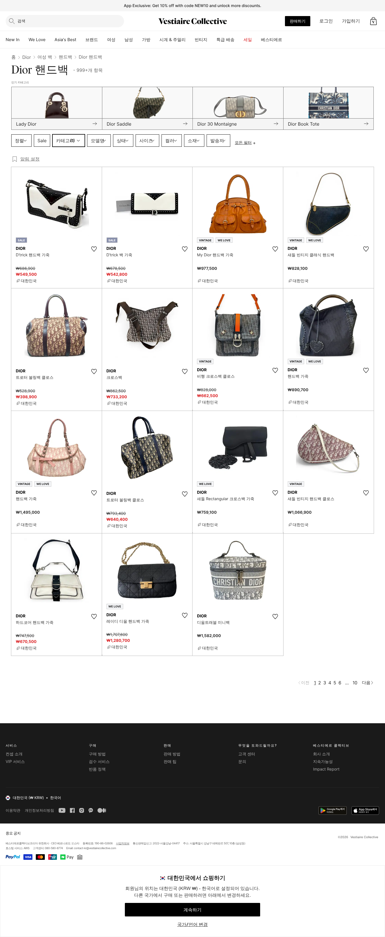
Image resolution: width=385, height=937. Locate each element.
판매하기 (298, 21)
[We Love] (50, 39)
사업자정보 (123, 843)
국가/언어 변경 (192, 924)
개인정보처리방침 (39, 810)
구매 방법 (97, 754)
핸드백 (65, 57)
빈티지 (201, 39)
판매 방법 (171, 754)
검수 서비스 (99, 761)
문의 (242, 761)
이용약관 (13, 810)
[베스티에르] (286, 39)
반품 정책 (97, 769)
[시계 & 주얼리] (190, 39)
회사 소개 (321, 754)
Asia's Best (65, 39)
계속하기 (192, 909)
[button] (373, 21)
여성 (111, 39)
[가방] (155, 39)
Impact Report (326, 769)
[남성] (137, 39)
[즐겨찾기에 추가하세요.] (94, 249)
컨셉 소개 (14, 754)
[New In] (24, 39)
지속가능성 (323, 761)
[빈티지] (212, 39)
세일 (248, 39)
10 (355, 682)
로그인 (326, 21)
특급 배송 (225, 39)
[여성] (120, 39)
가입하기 (351, 21)
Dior (26, 57)
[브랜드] (102, 39)
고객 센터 (246, 754)
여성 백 (44, 57)
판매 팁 (169, 761)
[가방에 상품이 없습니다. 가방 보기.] (373, 21)
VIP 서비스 (15, 761)
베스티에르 (271, 39)
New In (12, 39)
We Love (36, 39)
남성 (129, 39)
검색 (21, 20)
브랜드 (91, 39)
